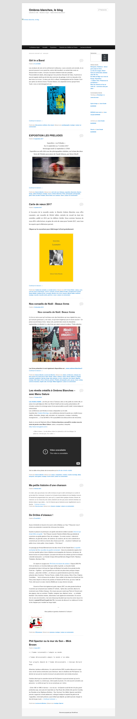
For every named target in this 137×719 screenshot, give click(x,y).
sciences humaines (34, 381)
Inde (51, 378)
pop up (72, 380)
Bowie (50, 376)
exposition (67, 192)
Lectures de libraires (85, 47)
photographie (76, 194)
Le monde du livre (52, 290)
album (64, 375)
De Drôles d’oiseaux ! (41, 515)
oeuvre (50, 194)
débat (79, 475)
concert (47, 291)
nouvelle (36, 295)
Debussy (62, 192)
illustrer (79, 192)
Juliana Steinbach (37, 194)
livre (57, 293)
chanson (53, 506)
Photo (63, 194)
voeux (54, 295)
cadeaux (59, 376)
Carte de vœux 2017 (40, 204)
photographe (69, 194)
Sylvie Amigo (93, 103)
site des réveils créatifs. (65, 470)
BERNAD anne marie (96, 112)
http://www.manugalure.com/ (38, 427)
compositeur (58, 475)
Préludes (42, 195)
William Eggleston (57, 381)
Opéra (38, 380)
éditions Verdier (64, 291)
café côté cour (55, 192)
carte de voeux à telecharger (36, 291)
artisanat (76, 375)
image (30, 194)
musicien (77, 293)
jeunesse (55, 378)
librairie (54, 293)
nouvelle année (43, 295)
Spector (61, 703)
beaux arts (35, 376)
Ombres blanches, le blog (46, 10)
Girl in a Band (37, 60)
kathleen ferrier (41, 293)
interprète (31, 476)
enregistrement (72, 291)
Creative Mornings (43, 413)
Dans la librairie (39, 192)
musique (72, 125)
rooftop (81, 380)
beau (30, 376)
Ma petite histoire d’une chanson (47, 485)
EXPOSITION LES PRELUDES (46, 135)
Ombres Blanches (57, 194)
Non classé (51, 125)
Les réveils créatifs (35, 402)
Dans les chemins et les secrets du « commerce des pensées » (99, 86)
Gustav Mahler (33, 293)
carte (80, 290)
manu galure (38, 476)
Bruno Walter (70, 290)
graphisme (38, 378)
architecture (70, 375)
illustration (74, 192)
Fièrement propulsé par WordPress (68, 712)
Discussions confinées (41, 125)
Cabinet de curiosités (41, 290)
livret (60, 293)
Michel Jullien (71, 293)
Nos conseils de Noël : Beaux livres (49, 303)
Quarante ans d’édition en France (68, 47)
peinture (52, 380)
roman (76, 380)
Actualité (44, 47)
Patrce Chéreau (45, 380)
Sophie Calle (43, 381)
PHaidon (57, 380)
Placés (92, 129)
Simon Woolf (49, 195)
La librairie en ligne (34, 47)
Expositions (53, 47)
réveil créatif (50, 476)
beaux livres (41, 376)
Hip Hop (43, 378)
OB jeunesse (38, 632)
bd (79, 375)
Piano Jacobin (36, 195)
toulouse (57, 195)
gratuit (79, 291)
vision (62, 195)
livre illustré (72, 378)
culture (64, 376)
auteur (53, 475)
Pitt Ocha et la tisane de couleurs (60, 564)
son (54, 195)
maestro (65, 293)
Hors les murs (39, 506)
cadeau (77, 290)
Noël (35, 380)
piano (30, 195)
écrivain (57, 291)
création (65, 475)
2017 (65, 290)
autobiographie (66, 125)
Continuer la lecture (35, 121)
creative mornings (72, 475)
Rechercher (93, 53)
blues (46, 376)
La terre (60, 378)
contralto (51, 291)
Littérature (65, 378)
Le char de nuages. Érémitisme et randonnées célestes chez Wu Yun (98, 72)
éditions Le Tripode (76, 376)
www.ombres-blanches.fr (74, 368)
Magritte (78, 378)
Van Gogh (49, 381)
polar (68, 380)
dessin (68, 376)
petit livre (50, 295)
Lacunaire (48, 293)
